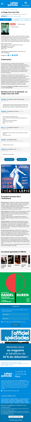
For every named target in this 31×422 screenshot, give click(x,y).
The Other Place (23, 265)
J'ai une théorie (9, 266)
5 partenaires (10, 411)
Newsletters (20, 363)
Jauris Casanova (4, 237)
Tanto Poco (17, 265)
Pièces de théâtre (9, 87)
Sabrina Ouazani (5, 211)
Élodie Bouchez (4, 202)
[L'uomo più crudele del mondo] (4, 259)
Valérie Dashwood (5, 221)
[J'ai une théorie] (11, 259)
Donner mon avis (22, 159)
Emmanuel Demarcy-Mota (7, 230)
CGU (28, 363)
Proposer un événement (12, 363)
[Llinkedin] (17, 55)
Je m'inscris (15, 325)
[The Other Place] (24, 259)
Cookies (11, 365)
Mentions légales (4, 365)
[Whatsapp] (10, 55)
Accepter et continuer (16, 416)
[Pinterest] (15, 55)
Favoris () (17, 16)
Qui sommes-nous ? (5, 362)
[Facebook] (8, 55)
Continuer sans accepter (15, 420)
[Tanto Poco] (17, 259)
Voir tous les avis (9, 159)
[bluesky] (13, 55)
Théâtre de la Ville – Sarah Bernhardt (11, 45)
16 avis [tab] (26, 19)
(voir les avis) (10, 16)
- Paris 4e (13, 14)
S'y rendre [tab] (16, 19)
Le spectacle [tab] (5, 19)
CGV (25, 363)
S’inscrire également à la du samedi (14, 321)
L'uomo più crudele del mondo (3, 266)
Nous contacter (13, 362)
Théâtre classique (8, 43)
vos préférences (5, 412)
